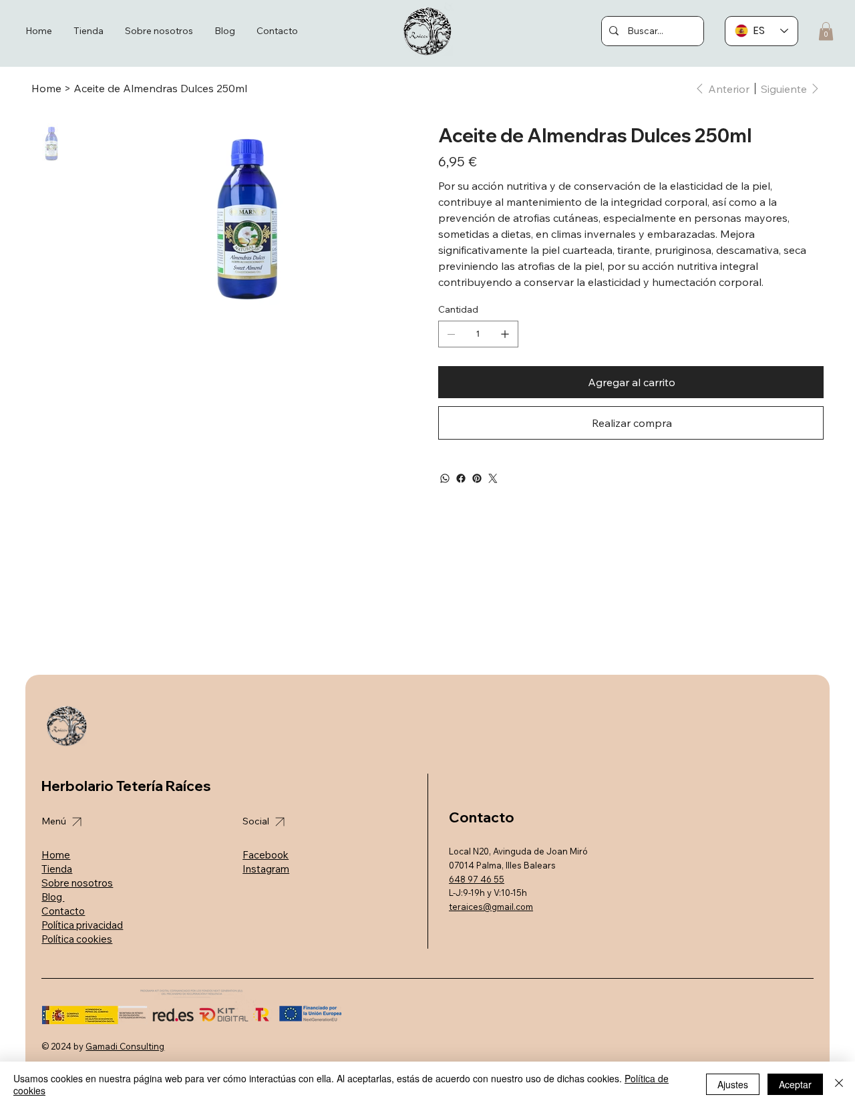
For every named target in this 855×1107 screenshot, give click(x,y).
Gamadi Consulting (125, 1046)
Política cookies (76, 939)
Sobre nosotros (77, 883)
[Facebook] (461, 478)
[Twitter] (493, 478)
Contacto (63, 911)
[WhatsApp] (445, 478)
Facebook (265, 854)
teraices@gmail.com (491, 906)
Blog (52, 897)
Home (55, 854)
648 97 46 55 (476, 879)
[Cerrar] (839, 1084)
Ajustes (732, 1084)
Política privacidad (82, 925)
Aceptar (795, 1084)
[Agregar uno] (505, 334)
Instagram (265, 868)
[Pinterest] (477, 478)
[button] (826, 31)
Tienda (56, 868)
